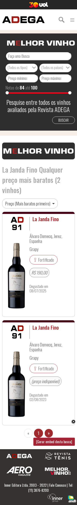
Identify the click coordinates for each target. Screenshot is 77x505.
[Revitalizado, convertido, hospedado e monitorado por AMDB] (72, 498)
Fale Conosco (57, 485)
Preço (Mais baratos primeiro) (28, 203)
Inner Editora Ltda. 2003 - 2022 (25, 485)
